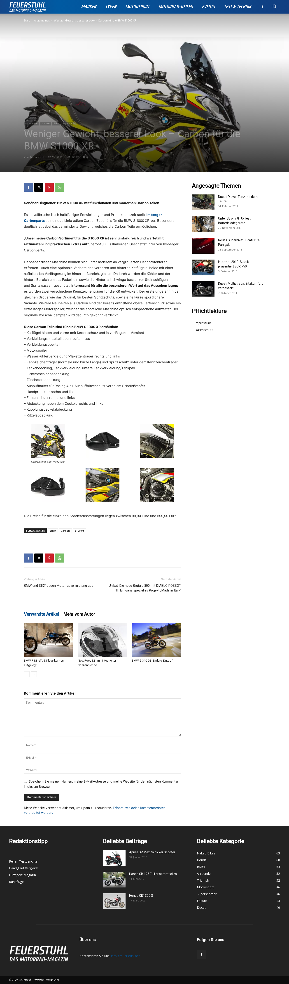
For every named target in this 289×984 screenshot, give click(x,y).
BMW (56, 123)
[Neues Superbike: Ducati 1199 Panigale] (203, 246)
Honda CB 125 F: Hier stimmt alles (153, 874)
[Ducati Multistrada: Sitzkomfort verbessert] (203, 289)
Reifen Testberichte (23, 861)
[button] (274, 7)
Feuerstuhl (37, 157)
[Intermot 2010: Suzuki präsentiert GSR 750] (203, 267)
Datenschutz (204, 330)
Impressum (203, 323)
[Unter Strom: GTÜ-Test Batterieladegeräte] (203, 224)
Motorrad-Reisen (175, 6)
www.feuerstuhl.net (47, 980)
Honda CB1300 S (141, 895)
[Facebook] (262, 7)
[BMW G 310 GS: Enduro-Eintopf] (156, 640)
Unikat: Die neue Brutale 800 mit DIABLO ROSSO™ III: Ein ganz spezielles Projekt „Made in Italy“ (145, 588)
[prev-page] (27, 674)
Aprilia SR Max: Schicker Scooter (152, 852)
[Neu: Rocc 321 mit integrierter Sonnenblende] (102, 640)
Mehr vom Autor (79, 614)
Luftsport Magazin (22, 875)
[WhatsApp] (59, 187)
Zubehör (67, 123)
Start (27, 20)
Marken (88, 6)
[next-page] (34, 674)
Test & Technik (237, 6)
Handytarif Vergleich (23, 868)
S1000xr (79, 530)
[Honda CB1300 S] (114, 901)
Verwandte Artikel (41, 614)
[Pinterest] (49, 187)
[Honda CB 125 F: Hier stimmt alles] (114, 879)
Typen (110, 6)
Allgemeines (42, 20)
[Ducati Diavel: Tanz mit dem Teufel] (203, 202)
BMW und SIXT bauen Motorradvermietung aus (58, 586)
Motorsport (137, 6)
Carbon (65, 530)
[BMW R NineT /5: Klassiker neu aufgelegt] (48, 640)
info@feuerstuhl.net (125, 956)
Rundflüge (16, 882)
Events (208, 6)
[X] (38, 187)
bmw (53, 530)
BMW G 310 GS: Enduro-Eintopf (152, 660)
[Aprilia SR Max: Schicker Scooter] (114, 858)
